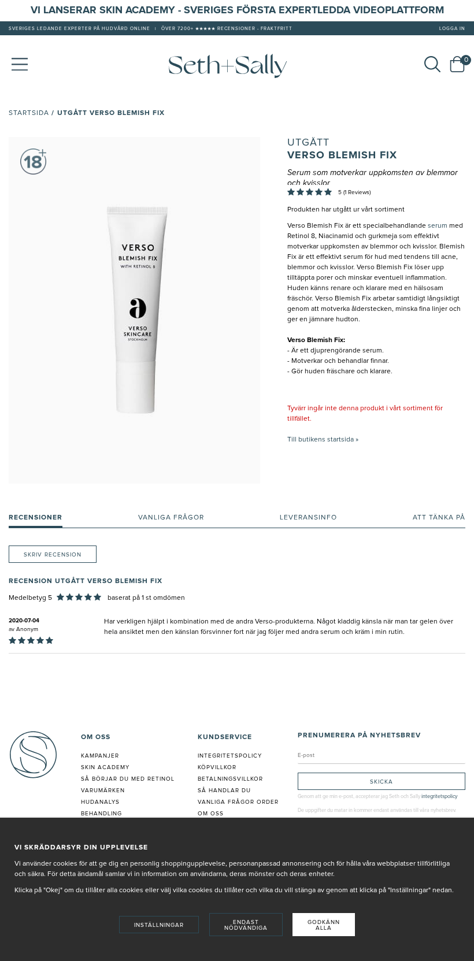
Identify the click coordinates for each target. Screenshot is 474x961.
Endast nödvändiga (246, 925)
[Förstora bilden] (134, 310)
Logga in (452, 29)
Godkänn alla (324, 925)
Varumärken (103, 790)
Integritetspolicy (230, 756)
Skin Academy (105, 767)
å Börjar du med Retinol (130, 779)
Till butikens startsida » (322, 439)
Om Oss (211, 814)
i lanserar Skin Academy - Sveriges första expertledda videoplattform (241, 10)
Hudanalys (100, 802)
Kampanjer (100, 756)
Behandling (101, 814)
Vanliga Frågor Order (238, 802)
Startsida (29, 113)
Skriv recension (53, 555)
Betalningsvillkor (230, 779)
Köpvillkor (217, 767)
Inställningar (159, 925)
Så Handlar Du (224, 790)
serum (437, 225)
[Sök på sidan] (432, 64)
